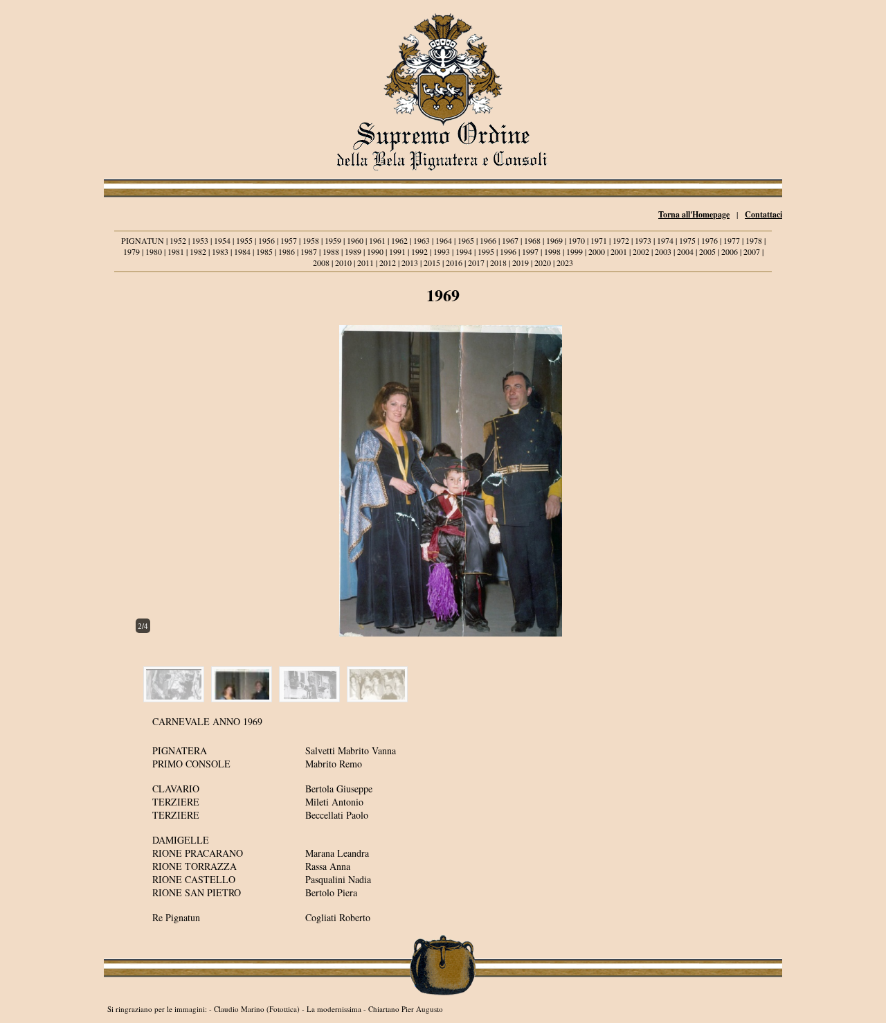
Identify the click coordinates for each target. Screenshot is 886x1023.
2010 (343, 262)
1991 (397, 251)
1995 (486, 251)
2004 (685, 251)
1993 (441, 251)
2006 (729, 251)
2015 (432, 262)
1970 (576, 240)
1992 (419, 251)
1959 (333, 240)
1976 (709, 240)
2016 (454, 262)
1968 (532, 240)
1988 (331, 251)
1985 (264, 251)
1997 (530, 251)
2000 (596, 251)
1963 (421, 240)
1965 (466, 240)
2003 (663, 251)
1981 (176, 251)
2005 (707, 251)
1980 (153, 251)
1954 (222, 240)
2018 (498, 262)
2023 (565, 262)
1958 (310, 240)
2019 (520, 262)
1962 (399, 240)
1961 (377, 240)
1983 (220, 251)
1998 (552, 251)
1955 (244, 240)
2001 (619, 251)
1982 (198, 251)
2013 (409, 262)
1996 (508, 251)
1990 (375, 251)
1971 (598, 240)
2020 (542, 262)
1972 (621, 240)
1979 (131, 251)
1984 (242, 251)
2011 (365, 262)
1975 (687, 240)
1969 (554, 240)
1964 (443, 240)
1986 (286, 251)
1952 (178, 240)
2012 (387, 262)
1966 (488, 240)
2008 (321, 262)
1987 (308, 251)
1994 (463, 251)
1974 (665, 240)
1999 (574, 251)
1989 (353, 251)
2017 (476, 262)
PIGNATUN (142, 240)
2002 (641, 251)
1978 (753, 240)
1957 (288, 240)
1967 (510, 240)
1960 (355, 240)
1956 (266, 240)
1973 (643, 240)
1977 (731, 240)
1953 (200, 240)
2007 (751, 251)
